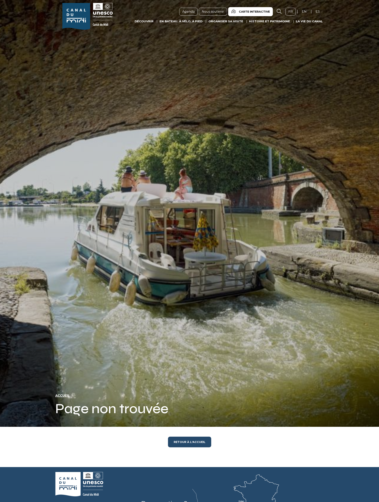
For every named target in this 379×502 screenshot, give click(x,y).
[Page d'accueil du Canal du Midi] (87, 16)
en (306, 11)
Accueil (62, 396)
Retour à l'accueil (189, 442)
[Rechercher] (279, 11)
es (319, 11)
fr (292, 11)
